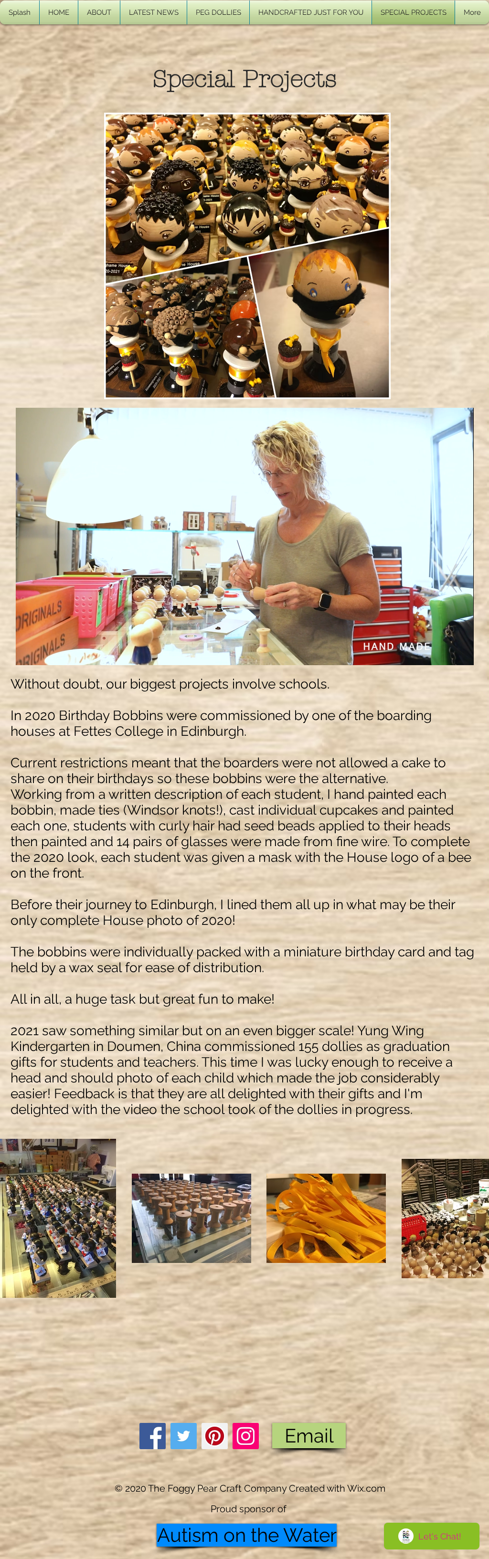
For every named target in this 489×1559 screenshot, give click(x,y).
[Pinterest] (215, 1436)
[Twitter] (183, 1436)
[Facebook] (152, 1436)
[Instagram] (246, 1436)
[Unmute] (44, 652)
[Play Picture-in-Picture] (444, 652)
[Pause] (28, 652)
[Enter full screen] (461, 652)
